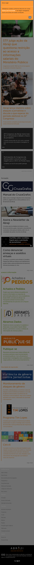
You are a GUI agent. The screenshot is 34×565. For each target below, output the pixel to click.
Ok (30, 17)
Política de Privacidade (8, 10)
